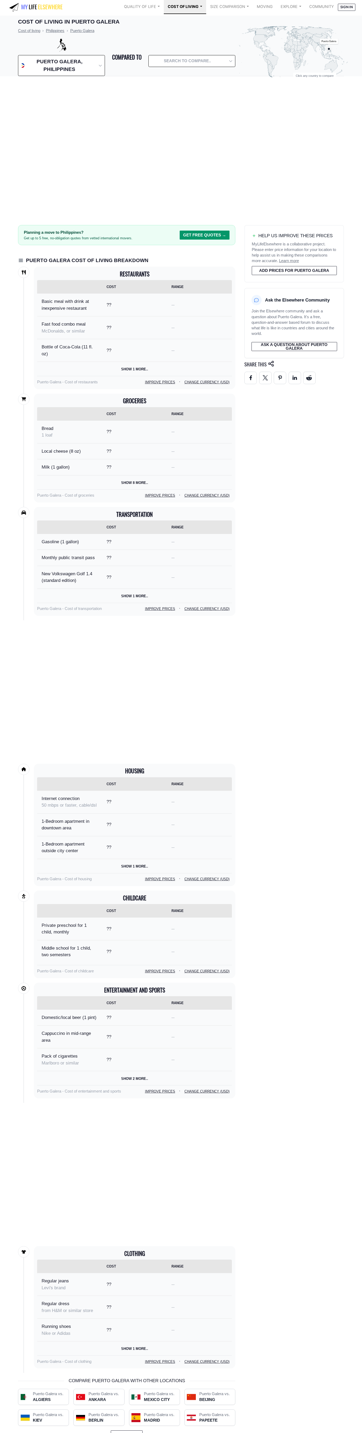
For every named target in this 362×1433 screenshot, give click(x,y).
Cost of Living (183, 6)
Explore (289, 6)
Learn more (289, 261)
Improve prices (160, 382)
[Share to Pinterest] (280, 378)
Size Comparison (227, 6)
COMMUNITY (321, 6)
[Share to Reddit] (309, 378)
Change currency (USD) (206, 382)
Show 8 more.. (134, 483)
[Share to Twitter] (265, 378)
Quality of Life (140, 6)
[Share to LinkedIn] (295, 378)
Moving (265, 6)
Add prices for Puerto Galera (294, 270)
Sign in (346, 7)
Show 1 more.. (134, 369)
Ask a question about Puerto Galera (294, 347)
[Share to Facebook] (250, 378)
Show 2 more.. (134, 1079)
